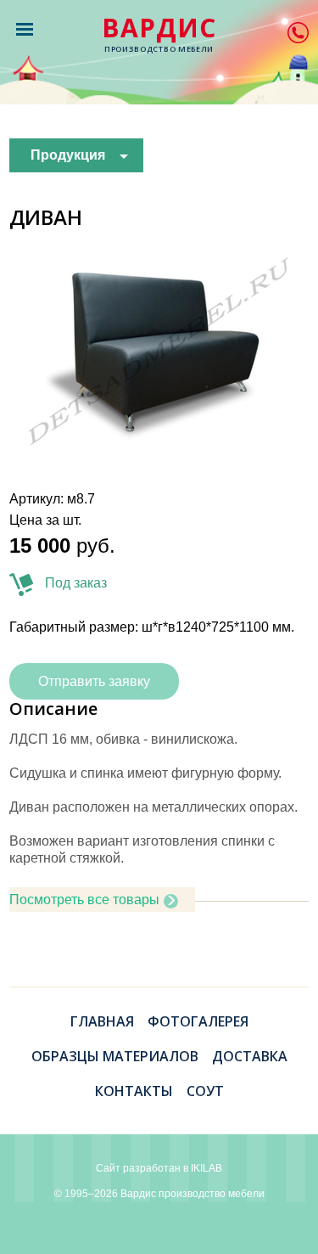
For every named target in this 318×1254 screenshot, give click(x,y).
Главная (102, 1021)
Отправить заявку (94, 681)
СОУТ (205, 1091)
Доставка (249, 1056)
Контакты (134, 1091)
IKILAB (206, 1168)
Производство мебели (159, 34)
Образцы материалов (114, 1056)
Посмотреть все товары (84, 899)
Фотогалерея (198, 1021)
